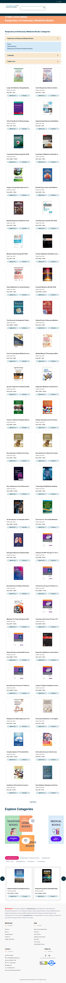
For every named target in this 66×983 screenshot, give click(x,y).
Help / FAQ (36, 939)
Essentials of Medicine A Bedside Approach (47, 154)
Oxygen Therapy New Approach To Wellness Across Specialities (18, 187)
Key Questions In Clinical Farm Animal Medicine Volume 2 (47, 453)
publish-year (11, 61)
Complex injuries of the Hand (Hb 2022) (18, 752)
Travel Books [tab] (41, 861)
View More (13, 838)
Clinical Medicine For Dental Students (18, 287)
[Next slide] (2, 878)
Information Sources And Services (46, 752)
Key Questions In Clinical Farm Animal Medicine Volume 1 (18, 453)
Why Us (7, 931)
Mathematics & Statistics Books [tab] (29, 858)
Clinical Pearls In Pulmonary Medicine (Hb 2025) (47, 320)
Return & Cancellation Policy (40, 929)
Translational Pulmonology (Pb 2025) (18, 154)
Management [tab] (46, 858)
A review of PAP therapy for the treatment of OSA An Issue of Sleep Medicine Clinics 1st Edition (47, 552)
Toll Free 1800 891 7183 (10, 960)
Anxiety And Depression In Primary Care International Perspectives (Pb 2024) (47, 420)
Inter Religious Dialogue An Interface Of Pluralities (47, 785)
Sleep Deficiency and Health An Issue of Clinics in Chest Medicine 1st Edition (18, 652)
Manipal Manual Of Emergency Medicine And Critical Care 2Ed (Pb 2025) (47, 353)
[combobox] (33, 8)
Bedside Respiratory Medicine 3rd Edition (18, 220)
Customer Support (9, 955)
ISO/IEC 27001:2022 (9, 939)
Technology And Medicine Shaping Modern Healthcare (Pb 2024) (47, 486)
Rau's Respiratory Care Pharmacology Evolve (18, 486)
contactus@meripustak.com (13, 957)
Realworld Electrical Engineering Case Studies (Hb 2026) (19, 888)
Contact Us (7, 936)
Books (9, 44)
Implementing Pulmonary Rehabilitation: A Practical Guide (47, 121)
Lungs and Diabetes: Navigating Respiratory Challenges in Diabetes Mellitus (18, 88)
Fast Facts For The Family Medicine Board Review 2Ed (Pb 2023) (47, 519)
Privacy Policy (37, 934)
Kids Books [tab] (31, 861)
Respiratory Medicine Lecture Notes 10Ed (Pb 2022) (47, 652)
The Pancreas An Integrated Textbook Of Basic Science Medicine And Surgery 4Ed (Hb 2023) (18, 320)
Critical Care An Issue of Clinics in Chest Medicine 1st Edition (47, 586)
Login (60, 1)
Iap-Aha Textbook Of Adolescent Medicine (18, 386)
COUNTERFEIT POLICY (39, 944)
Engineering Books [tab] (12, 858)
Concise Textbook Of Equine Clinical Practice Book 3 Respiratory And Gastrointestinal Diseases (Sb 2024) (18, 420)
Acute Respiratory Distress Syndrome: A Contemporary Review (47, 88)
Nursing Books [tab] (20, 861)
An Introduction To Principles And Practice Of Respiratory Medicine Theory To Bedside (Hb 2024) (18, 519)
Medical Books (11, 46)
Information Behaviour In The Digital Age (47, 718)
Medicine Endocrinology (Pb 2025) (17, 254)
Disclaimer (36, 931)
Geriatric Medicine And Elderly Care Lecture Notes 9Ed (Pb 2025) (47, 254)
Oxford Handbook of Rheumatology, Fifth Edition (18, 121)
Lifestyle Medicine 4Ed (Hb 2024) (46, 287)
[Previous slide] (63, 878)
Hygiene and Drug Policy (39, 936)
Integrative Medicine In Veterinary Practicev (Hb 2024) (47, 386)
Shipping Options (9, 934)
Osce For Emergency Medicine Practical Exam (18, 353)
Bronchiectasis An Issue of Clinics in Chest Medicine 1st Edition (18, 685)
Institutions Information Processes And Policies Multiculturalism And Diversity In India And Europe (18, 785)
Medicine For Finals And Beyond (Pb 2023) (18, 619)
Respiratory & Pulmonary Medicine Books (20, 38)
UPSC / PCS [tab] (10, 861)
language (10, 55)
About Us (7, 929)
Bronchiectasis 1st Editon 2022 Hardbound (18, 586)
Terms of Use (37, 941)
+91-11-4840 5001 (11, 962)
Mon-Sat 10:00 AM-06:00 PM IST (13, 970)
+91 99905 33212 (10, 967)
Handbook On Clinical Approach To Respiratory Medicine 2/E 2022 (18, 718)
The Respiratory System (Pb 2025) (46, 220)
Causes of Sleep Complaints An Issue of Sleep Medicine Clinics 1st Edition (47, 685)
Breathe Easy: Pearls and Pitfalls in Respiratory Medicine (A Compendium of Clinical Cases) (47, 187)
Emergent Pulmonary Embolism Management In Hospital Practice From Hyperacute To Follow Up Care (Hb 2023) (18, 552)
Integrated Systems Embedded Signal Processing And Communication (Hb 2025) (47, 888)
